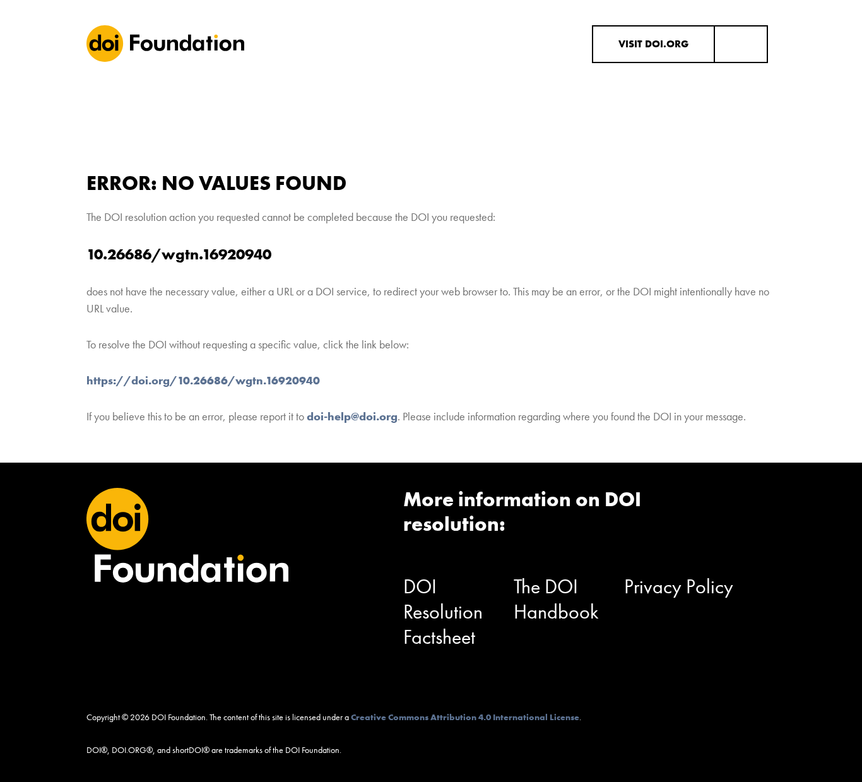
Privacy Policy (678, 587)
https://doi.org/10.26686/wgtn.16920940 (203, 380)
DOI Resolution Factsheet (443, 612)
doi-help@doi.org (352, 416)
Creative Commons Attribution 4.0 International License (465, 717)
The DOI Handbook (556, 599)
